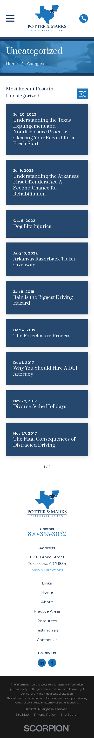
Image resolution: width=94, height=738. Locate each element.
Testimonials (47, 630)
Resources (47, 621)
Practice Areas (47, 611)
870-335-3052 (47, 534)
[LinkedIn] (42, 663)
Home (47, 592)
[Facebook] (52, 663)
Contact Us (47, 640)
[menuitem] (22, 715)
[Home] (47, 18)
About (47, 602)
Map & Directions (47, 570)
